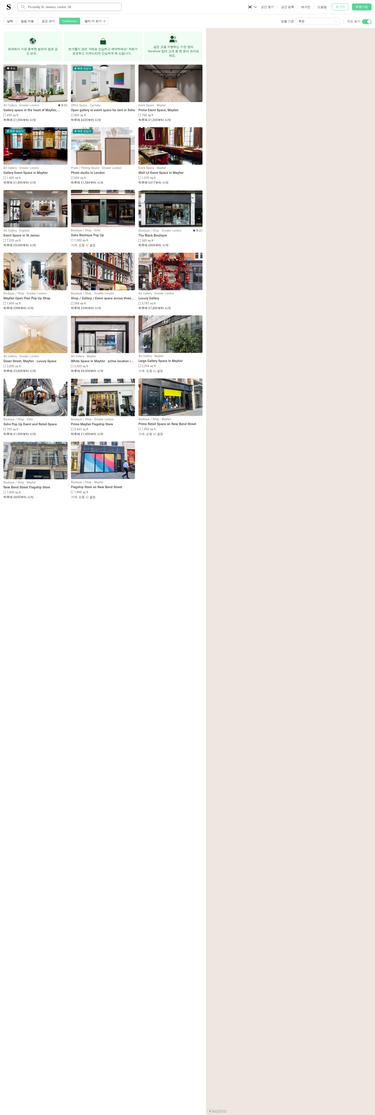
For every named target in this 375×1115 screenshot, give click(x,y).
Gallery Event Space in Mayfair (25, 172)
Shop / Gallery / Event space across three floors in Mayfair (101, 298)
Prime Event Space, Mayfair (158, 110)
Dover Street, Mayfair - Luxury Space (29, 361)
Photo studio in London (88, 172)
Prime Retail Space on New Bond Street (167, 424)
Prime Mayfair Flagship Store (92, 424)
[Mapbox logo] (217, 1111)
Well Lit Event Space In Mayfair (161, 172)
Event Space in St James (21, 235)
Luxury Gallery (148, 298)
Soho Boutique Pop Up (87, 235)
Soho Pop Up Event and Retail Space (30, 424)
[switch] (367, 21)
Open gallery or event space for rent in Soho (103, 110)
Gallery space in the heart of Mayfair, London (30, 110)
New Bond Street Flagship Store (26, 487)
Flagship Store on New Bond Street (96, 487)
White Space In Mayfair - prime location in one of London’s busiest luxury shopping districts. (102, 361)
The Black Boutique (152, 235)
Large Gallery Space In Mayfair (160, 361)
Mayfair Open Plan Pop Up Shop (26, 298)
